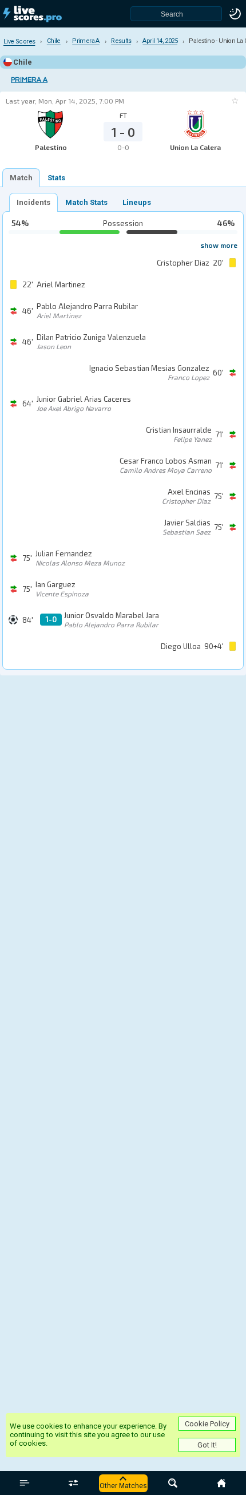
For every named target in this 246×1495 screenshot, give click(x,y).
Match (21, 177)
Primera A (29, 80)
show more (218, 245)
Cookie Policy (207, 1423)
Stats (56, 177)
